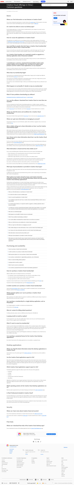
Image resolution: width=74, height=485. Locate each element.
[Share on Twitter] (36, 442)
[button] (68, 1)
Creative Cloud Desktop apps (36, 428)
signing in (16, 76)
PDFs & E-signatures (17, 1)
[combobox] (54, 5)
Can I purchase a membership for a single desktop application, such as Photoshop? (24, 257)
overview (32, 22)
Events (62, 464)
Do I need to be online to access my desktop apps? (18, 194)
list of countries (15, 288)
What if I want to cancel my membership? (16, 265)
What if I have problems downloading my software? (18, 216)
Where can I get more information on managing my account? (20, 224)
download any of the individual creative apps (16, 41)
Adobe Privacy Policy (39, 145)
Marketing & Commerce (26, 1)
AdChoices (71, 483)
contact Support (30, 97)
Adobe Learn (48, 464)
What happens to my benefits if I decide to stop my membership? (21, 214)
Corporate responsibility (64, 467)
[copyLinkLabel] (40, 442)
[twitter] (14, 483)
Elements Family (4, 468)
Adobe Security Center (38, 413)
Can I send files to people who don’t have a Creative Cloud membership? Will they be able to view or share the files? (27, 200)
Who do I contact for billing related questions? (17, 259)
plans (40, 280)
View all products (4, 471)
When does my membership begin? (15, 211)
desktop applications (28, 352)
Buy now (43, 1)
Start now (42, 454)
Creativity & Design (8, 1)
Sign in (71, 1)
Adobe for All (63, 474)
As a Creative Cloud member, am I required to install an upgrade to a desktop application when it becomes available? (26, 204)
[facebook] (10, 483)
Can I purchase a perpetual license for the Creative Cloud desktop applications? (23, 267)
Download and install (49, 461)
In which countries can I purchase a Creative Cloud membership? (20, 251)
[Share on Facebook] (33, 442)
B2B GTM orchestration (20, 465)
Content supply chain (19, 461)
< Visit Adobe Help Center (12, 446)
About (62, 461)
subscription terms (40, 115)
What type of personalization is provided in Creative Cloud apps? (20, 235)
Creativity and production (20, 464)
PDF (2, 465)
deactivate (28, 108)
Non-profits (33, 461)
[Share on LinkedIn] (38, 442)
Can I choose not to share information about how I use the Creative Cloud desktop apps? (25, 230)
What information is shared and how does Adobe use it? (19, 232)
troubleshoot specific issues (21, 97)
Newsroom (62, 465)
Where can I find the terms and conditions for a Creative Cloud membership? (23, 222)
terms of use (12, 108)
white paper (25, 415)
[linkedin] (15, 483)
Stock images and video (5, 470)
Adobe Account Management (39, 134)
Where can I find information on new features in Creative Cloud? (20, 191)
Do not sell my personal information (63, 483)
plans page (16, 307)
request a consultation (21, 289)
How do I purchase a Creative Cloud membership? (18, 249)
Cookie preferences (54, 483)
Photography (3, 461)
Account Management (18, 142)
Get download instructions (11, 97)
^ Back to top (65, 447)
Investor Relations (63, 468)
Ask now (26, 454)
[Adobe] (2, 1)
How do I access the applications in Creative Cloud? (18, 197)
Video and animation (4, 464)
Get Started (11, 450)
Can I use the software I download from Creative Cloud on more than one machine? (24, 219)
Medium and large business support (51, 465)
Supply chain (63, 470)
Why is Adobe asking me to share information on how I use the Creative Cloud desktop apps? (26, 227)
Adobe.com (36, 23)
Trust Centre (63, 471)
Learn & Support (35, 1)
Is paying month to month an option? (15, 262)
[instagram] (12, 483)
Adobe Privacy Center (41, 163)
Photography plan (29, 282)
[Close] (53, 483)
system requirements (39, 389)
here (12, 123)
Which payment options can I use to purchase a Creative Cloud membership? (23, 254)
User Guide (10, 451)
